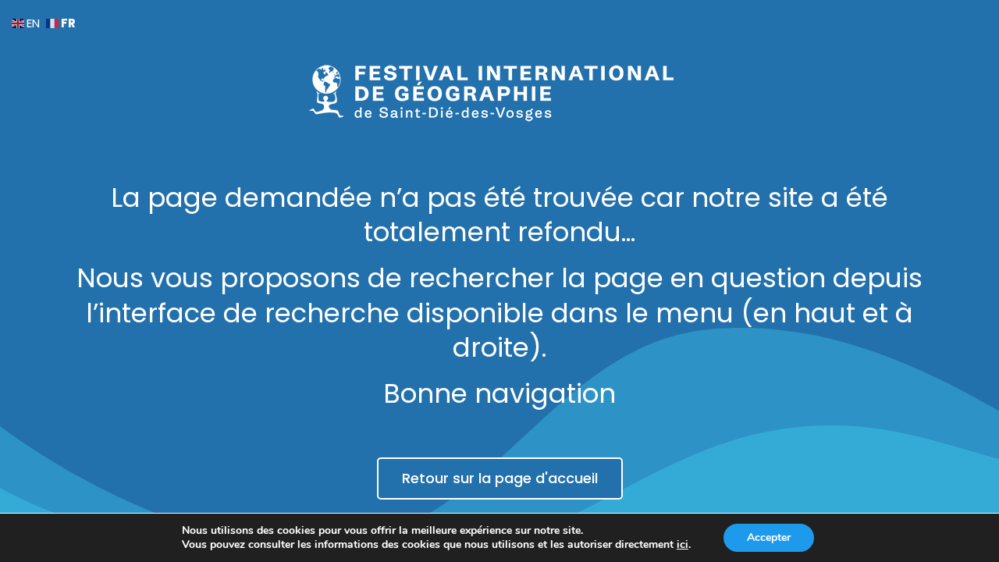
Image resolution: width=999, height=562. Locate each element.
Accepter (769, 537)
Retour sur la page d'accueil (500, 478)
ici (682, 545)
